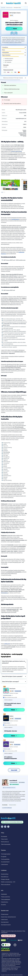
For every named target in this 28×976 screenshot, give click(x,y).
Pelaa (15, 28)
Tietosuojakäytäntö (5, 899)
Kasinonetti (3, 7)
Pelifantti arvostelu (6, 748)
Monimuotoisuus (5, 841)
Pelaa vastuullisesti (5, 884)
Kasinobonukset (5, 922)
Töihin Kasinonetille (5, 844)
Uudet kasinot (4, 919)
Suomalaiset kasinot (6, 924)
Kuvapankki (3, 856)
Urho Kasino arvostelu (7, 695)
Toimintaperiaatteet (5, 854)
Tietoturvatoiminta (5, 897)
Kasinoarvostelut (9, 7)
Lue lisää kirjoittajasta (7, 807)
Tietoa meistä (4, 839)
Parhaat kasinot (4, 914)
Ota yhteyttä (4, 836)
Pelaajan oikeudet (5, 879)
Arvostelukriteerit (5, 862)
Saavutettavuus (4, 876)
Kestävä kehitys (4, 874)
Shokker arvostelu (6, 722)
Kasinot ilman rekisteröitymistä (8, 917)
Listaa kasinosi (4, 864)
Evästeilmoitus (4, 902)
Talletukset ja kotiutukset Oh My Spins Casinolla (13, 78)
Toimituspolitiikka (5, 859)
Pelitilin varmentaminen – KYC (8, 882)
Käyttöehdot (4, 894)
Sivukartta (3, 904)
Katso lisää (14, 770)
